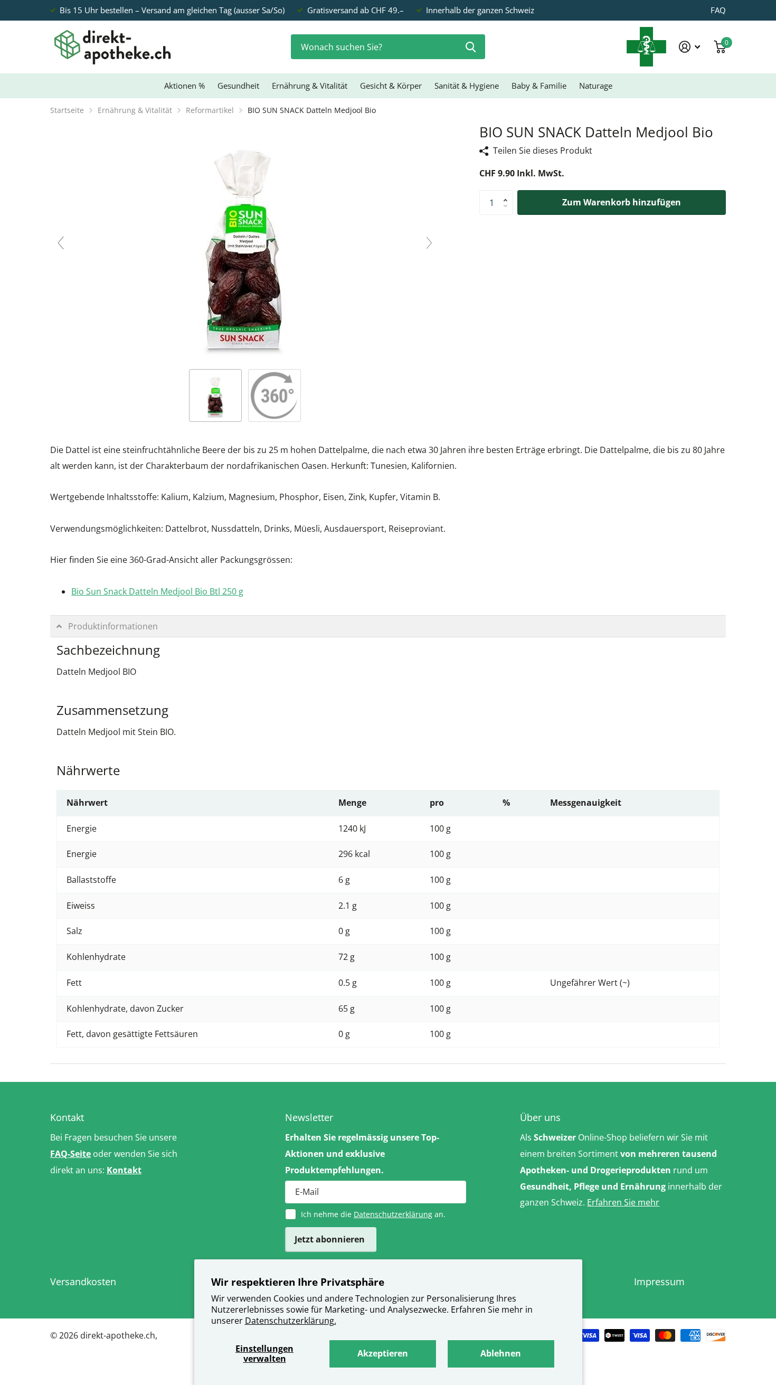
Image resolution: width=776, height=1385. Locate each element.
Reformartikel (210, 110)
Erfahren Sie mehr (623, 1202)
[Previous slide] (60, 242)
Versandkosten (83, 1281)
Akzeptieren (382, 1353)
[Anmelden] (690, 47)
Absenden (470, 46)
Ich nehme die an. (373, 1214)
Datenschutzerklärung (393, 1214)
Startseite (67, 110)
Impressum (659, 1281)
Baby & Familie (539, 85)
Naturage (595, 85)
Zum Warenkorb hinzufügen (621, 202)
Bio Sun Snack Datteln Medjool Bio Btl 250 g (157, 591)
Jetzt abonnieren (331, 1239)
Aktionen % (184, 85)
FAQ (718, 10)
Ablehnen (500, 1353)
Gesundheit (238, 85)
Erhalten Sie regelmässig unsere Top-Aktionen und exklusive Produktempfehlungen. (362, 1154)
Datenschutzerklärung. (290, 1320)
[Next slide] (429, 242)
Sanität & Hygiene (466, 85)
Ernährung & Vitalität (309, 85)
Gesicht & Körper (391, 85)
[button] (507, 194)
